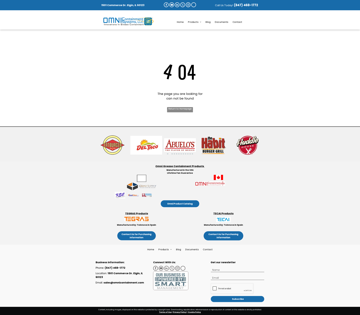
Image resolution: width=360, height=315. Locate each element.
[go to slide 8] (183, 153)
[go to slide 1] (167, 153)
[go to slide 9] (185, 153)
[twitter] (182, 5)
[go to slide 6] (178, 153)
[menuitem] (180, 22)
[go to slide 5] (176, 153)
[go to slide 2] (169, 153)
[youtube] (171, 5)
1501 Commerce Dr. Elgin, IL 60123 (122, 5)
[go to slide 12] (192, 153)
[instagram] (188, 5)
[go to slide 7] (181, 153)
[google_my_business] (193, 5)
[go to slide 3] (172, 153)
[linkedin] (177, 5)
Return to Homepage (180, 108)
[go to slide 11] (190, 153)
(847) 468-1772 (246, 5)
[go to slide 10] (187, 153)
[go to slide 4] (174, 153)
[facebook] (166, 5)
